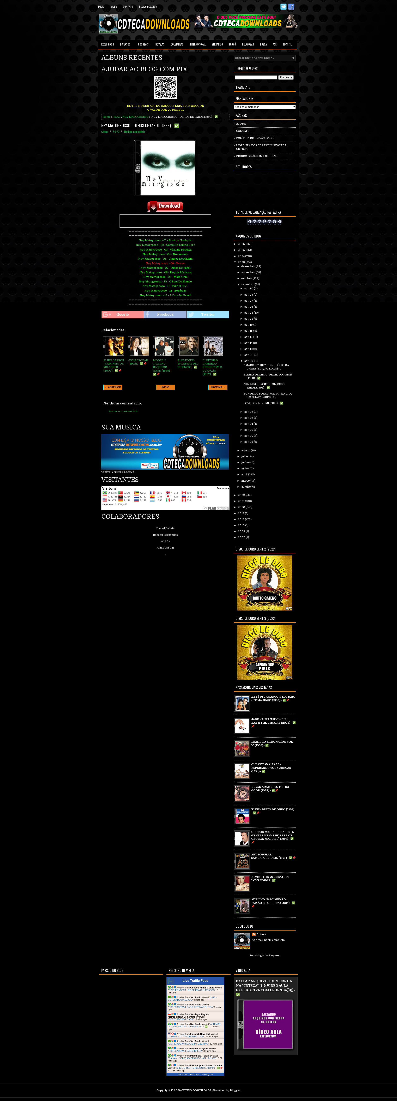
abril (244, 474)
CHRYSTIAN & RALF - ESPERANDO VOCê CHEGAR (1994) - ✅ (271, 768)
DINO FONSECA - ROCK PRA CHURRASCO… (193, 990)
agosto (246, 450)
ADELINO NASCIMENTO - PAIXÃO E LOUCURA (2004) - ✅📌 (273, 903)
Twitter (208, 315)
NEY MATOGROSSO (135, 116)
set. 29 (249, 294)
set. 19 (248, 324)
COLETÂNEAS (177, 44)
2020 (242, 507)
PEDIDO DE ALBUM (148, 6)
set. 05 (249, 417)
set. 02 (249, 435)
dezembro (248, 266)
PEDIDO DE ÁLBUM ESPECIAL (256, 156)
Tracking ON (207, 1074)
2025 (241, 250)
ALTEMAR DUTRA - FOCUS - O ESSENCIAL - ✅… (194, 1025)
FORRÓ (232, 44)
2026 (241, 244)
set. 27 (249, 300)
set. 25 (249, 312)
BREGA (263, 44)
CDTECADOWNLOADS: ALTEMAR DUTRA (191, 1007)
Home (107, 116)
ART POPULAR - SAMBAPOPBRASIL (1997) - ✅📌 (273, 856)
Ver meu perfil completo (268, 939)
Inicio (101, 6)
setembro (248, 284)
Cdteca (261, 934)
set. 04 (249, 423)
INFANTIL (287, 44)
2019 (241, 513)
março (245, 480)
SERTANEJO (217, 44)
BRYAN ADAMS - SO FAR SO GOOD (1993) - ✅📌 (270, 788)
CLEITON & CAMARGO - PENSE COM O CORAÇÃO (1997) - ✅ (212, 367)
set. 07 (249, 360)
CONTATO (243, 130)
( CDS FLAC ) (143, 44)
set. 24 (249, 318)
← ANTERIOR (113, 387)
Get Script (183, 1074)
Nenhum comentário (134, 132)
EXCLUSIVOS (107, 44)
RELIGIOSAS (248, 44)
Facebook (165, 315)
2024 (241, 256)
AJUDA (241, 123)
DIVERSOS (125, 44)
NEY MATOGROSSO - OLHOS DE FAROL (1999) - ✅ (140, 125)
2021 (241, 501)
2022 (241, 495)
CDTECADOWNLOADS (181, 1019)
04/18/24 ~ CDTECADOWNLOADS (186, 1036)
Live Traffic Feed (195, 980)
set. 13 (248, 348)
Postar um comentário (123, 411)
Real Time (194, 1074)
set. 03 (249, 429)
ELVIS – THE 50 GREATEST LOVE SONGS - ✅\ (270, 878)
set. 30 (249, 288)
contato (128, 6)
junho (245, 462)
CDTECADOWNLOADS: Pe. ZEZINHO (188, 1043)
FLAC (117, 116)
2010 (241, 525)
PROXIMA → (218, 387)
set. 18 (248, 330)
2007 (242, 537)
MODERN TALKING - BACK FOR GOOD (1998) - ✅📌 (162, 367)
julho (245, 456)
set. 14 (248, 342)
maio (244, 468)
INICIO (165, 387)
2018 (241, 519)
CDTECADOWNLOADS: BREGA (185, 1051)
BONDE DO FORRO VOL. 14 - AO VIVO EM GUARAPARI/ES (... (268, 395)
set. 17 (248, 336)
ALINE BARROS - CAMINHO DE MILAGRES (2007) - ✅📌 (113, 365)
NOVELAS (160, 44)
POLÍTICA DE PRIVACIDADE (255, 138)
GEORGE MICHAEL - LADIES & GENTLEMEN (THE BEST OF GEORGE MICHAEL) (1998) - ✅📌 (272, 837)
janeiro (246, 486)
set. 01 (249, 441)
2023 (241, 262)
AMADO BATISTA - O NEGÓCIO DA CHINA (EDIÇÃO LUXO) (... (266, 366)
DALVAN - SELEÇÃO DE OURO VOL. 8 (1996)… (193, 1058)
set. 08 (249, 354)
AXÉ (274, 44)
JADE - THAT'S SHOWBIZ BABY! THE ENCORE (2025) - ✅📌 (273, 723)
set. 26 (249, 306)
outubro (247, 278)
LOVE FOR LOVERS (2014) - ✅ (263, 403)
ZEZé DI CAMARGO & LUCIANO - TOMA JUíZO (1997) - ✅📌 (273, 698)
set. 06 (249, 411)
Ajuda (114, 6)
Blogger (274, 955)
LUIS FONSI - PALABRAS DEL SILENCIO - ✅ (188, 364)
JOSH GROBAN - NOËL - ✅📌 (138, 362)
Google (122, 315)
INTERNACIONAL (198, 44)
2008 (242, 531)
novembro (248, 272)
